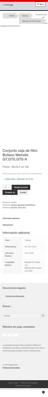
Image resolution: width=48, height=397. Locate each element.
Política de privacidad (11, 367)
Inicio (6, 393)
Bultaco (25, 15)
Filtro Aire (22, 207)
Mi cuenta (18, 393)
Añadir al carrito (21, 187)
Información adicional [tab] (11, 218)
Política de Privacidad (28, 382)
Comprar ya (10, 192)
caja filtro (13, 207)
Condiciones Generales (14, 296)
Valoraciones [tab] (8, 225)
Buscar (30, 393)
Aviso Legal (13, 382)
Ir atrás (23, 192)
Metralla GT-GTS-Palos (31, 21)
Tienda (11, 15)
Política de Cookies (23, 385)
